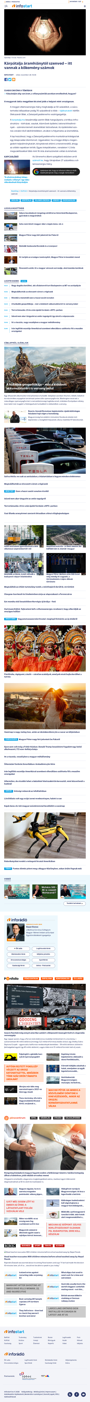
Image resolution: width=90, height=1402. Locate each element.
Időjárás (80, 1343)
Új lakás (78, 979)
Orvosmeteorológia (11, 1363)
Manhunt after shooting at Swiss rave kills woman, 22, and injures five (23, 1288)
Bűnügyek (51, 1340)
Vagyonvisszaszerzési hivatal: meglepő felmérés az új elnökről (47, 619)
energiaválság (69, 200)
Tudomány (22, 1337)
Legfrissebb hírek (31, 1360)
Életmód (36, 1343)
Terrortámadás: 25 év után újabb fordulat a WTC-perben (30, 506)
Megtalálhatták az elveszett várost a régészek (26, 484)
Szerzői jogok (49, 1394)
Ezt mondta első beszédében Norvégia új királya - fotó (30, 602)
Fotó (78, 1337)
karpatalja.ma (18, 120)
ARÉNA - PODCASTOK (13, 2)
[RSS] (70, 1394)
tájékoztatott (66, 111)
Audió (64, 1340)
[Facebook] (76, 1394)
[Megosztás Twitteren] (10, 79)
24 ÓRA (23, 281)
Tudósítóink (37, 1337)
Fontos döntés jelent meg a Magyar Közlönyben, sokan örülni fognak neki (47, 869)
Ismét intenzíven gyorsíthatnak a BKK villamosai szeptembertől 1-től (21, 548)
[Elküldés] (13, 79)
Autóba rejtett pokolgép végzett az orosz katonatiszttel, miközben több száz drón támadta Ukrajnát (22, 1073)
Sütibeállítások (10, 1397)
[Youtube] (83, 1394)
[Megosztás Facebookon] (6, 79)
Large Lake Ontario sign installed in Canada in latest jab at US (63, 1311)
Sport (37, 1246)
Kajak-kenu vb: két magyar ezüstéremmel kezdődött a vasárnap (34, 806)
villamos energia (42, 200)
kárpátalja (27, 200)
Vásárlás (45, 1118)
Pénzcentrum (31, 979)
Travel (48, 1246)
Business (26, 1246)
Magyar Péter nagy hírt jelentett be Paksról (39, 740)
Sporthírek (28, 1363)
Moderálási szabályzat (33, 1394)
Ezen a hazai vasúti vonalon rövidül (32, 491)
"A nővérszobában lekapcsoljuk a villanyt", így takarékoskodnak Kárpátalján (17, 180)
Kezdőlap (15, 191)
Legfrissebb (66, 1337)
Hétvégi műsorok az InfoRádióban (30, 791)
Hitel (33, 1118)
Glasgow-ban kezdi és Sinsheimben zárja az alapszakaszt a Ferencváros (38, 594)
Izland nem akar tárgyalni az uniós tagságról (25, 499)
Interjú (35, 1340)
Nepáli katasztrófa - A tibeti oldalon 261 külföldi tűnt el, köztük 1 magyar (64, 548)
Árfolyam (47, 979)
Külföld (24, 191)
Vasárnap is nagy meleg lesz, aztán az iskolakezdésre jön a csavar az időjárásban (42, 732)
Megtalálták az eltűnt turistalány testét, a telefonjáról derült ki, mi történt (39, 587)
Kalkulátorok (73, 1118)
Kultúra (21, 1340)
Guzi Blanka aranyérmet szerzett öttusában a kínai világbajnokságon (36, 514)
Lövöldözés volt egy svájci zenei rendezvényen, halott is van (33, 799)
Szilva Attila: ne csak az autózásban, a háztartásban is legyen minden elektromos (42, 477)
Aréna (67, 1363)
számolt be (37, 160)
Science (59, 1246)
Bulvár (50, 1337)
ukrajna (15, 200)
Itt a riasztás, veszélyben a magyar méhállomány (27, 757)
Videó (64, 1343)
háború (56, 200)
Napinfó (51, 1343)
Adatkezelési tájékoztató (14, 1394)
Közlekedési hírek (51, 1360)
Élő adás (19, 948)
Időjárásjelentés (71, 1360)
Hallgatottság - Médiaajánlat (32, 1392)
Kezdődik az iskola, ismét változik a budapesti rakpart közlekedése (19, 575)
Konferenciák (63, 979)
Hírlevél (79, 1340)
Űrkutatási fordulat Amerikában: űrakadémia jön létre (29, 764)
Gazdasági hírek (50, 1363)
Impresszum (50, 1392)
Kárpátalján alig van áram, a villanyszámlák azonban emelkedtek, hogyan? (41, 94)
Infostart (9, 75)
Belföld (6, 1337)
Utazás (57, 1118)
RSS (56, 1394)
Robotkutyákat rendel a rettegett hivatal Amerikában (29, 861)
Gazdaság (7, 1343)
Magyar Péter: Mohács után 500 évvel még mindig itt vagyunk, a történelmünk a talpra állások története (63, 578)
